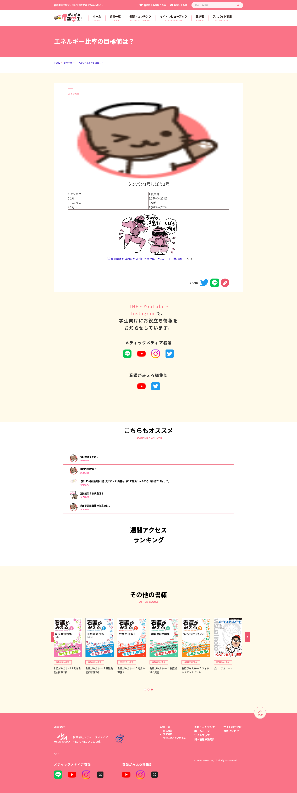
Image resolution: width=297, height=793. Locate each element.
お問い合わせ (180, 5)
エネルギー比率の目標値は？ (89, 62)
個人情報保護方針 (204, 739)
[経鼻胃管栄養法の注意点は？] (73, 510)
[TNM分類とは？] (73, 473)
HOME (57, 62)
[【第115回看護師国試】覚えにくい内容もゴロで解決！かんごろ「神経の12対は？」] (73, 482)
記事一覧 (68, 62)
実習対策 (167, 734)
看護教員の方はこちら (155, 5)
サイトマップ (202, 735)
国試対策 (167, 730)
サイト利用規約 (232, 727)
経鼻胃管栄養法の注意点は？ (95, 505)
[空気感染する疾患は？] (73, 498)
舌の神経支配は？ (89, 456)
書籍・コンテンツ (204, 727)
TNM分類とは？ (88, 469)
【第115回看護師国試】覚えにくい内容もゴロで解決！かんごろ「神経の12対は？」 (125, 481)
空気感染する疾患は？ (92, 493)
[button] (145, 690)
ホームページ (202, 731)
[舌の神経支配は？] (73, 461)
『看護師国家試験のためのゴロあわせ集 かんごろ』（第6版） (144, 259)
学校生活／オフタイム (174, 737)
